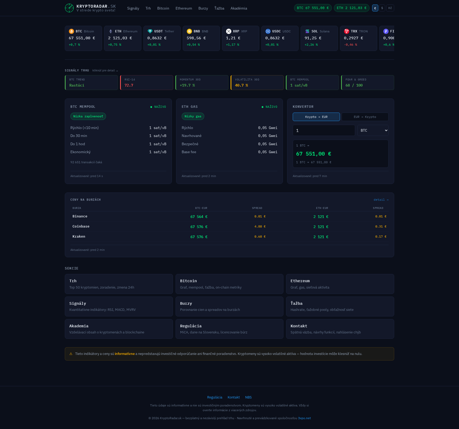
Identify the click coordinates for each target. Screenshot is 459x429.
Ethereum (184, 8)
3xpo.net (304, 418)
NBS (248, 397)
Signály (133, 8)
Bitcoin (163, 8)
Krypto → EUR (316, 117)
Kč (390, 8)
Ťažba (219, 8)
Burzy (203, 8)
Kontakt (234, 397)
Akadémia (239, 8)
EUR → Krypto (365, 117)
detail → (381, 199)
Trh (148, 8)
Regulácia (214, 397)
